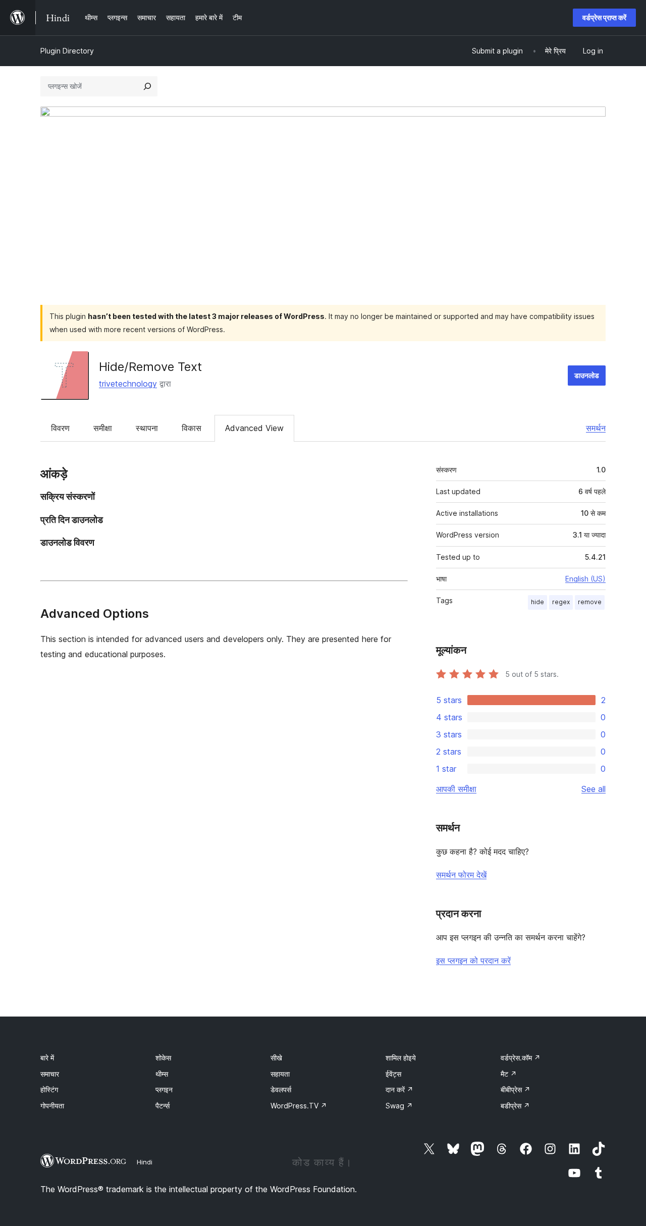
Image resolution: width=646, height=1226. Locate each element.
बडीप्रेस (515, 1105)
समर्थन (596, 428)
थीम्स (161, 1074)
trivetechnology (128, 384)
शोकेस (163, 1057)
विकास (191, 428)
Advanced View (254, 428)
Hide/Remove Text (150, 366)
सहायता (280, 1074)
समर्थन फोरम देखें (461, 875)
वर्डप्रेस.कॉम (521, 1057)
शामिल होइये (401, 1057)
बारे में (47, 1057)
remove (590, 602)
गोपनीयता (52, 1105)
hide (537, 602)
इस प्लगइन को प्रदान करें (473, 960)
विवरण (60, 428)
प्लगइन (164, 1089)
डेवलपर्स (281, 1089)
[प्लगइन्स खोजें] (147, 86)
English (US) (585, 578)
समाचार (49, 1074)
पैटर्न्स (162, 1105)
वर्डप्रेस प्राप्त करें (604, 17)
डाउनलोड (586, 375)
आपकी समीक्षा (456, 789)
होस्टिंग (49, 1089)
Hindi (144, 1162)
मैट (509, 1074)
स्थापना (147, 428)
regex (561, 602)
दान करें (399, 1089)
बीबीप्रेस (515, 1089)
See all (593, 789)
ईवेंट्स (393, 1074)
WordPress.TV (299, 1105)
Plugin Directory (67, 50)
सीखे (276, 1057)
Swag (399, 1105)
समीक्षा (102, 428)
